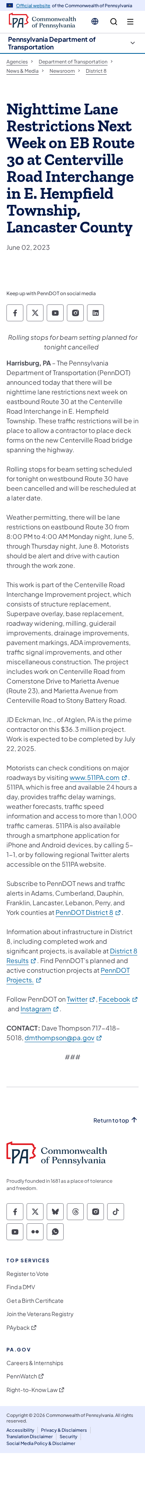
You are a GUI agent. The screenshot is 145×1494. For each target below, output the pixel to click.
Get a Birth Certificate (35, 1300)
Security (68, 1436)
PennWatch (21, 1376)
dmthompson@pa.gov (64, 1037)
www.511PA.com (99, 777)
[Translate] (94, 21)
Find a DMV (20, 1287)
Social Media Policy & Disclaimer (40, 1443)
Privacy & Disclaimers (64, 1430)
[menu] (130, 22)
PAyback (18, 1327)
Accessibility (20, 1430)
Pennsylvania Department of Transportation (52, 43)
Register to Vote (27, 1273)
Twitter (81, 999)
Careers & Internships (34, 1362)
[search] (114, 22)
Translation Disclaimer (29, 1436)
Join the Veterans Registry (40, 1313)
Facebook (119, 999)
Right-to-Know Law (32, 1389)
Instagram (40, 1008)
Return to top (111, 1120)
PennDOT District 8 (89, 912)
